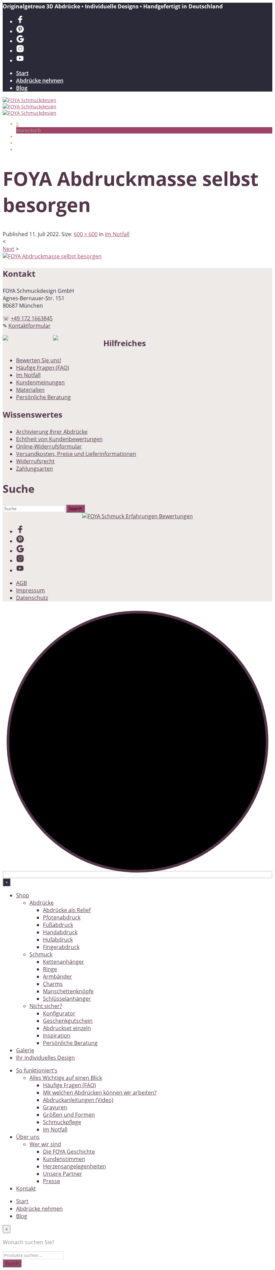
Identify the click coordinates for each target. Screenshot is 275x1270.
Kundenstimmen (64, 1159)
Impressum (30, 590)
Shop (22, 895)
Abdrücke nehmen (39, 80)
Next (8, 249)
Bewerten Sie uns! (38, 360)
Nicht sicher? (46, 1006)
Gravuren (55, 1107)
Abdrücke (42, 902)
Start (22, 73)
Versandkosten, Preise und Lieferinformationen (76, 454)
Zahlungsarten (34, 468)
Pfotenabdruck (61, 917)
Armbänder (57, 976)
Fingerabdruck (61, 947)
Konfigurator (59, 1013)
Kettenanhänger (63, 961)
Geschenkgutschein (68, 1020)
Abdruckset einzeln (67, 1028)
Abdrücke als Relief (67, 910)
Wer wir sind (45, 1144)
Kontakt (26, 1188)
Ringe (50, 969)
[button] (17, 124)
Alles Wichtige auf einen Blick (66, 1077)
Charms (53, 984)
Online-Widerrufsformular (49, 446)
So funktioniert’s (36, 1070)
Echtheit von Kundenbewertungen (59, 439)
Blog (22, 88)
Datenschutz (32, 597)
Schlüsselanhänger (67, 998)
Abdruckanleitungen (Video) (78, 1100)
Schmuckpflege (62, 1122)
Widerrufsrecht (35, 461)
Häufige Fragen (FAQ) (42, 367)
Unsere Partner (62, 1173)
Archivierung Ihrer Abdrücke (52, 431)
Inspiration (56, 1035)
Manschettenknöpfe (68, 991)
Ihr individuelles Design (45, 1057)
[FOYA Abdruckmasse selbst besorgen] (52, 256)
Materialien (30, 389)
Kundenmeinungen (40, 382)
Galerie (25, 1050)
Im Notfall (117, 234)
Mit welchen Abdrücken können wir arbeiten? (100, 1092)
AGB (21, 583)
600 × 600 (86, 234)
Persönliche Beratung (43, 397)
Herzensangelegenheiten (74, 1166)
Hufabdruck (58, 939)
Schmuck (41, 954)
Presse (51, 1181)
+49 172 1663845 (32, 318)
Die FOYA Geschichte (69, 1151)
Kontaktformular (29, 325)
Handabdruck (60, 932)
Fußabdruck (58, 925)
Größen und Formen (69, 1114)
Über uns (28, 1137)
